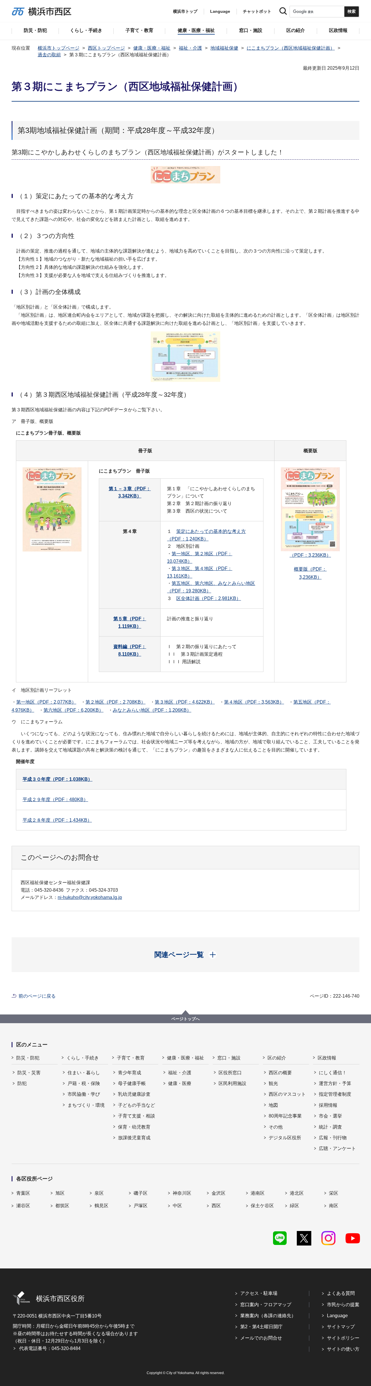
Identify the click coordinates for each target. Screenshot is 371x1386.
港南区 (258, 1193)
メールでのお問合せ (261, 1337)
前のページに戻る (37, 996)
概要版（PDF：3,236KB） (310, 573)
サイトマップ (341, 1326)
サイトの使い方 (343, 1349)
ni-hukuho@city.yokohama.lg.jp (90, 897)
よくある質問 (341, 1293)
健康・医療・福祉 (151, 48)
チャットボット (257, 11)
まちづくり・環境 (86, 1105)
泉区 (99, 1193)
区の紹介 (277, 1057)
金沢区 (218, 1193)
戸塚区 (141, 1205)
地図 (273, 1105)
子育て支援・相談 (136, 1115)
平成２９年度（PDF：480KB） (55, 799)
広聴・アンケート (337, 1148)
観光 (273, 1083)
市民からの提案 (343, 1304)
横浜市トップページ (58, 48)
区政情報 (327, 1057)
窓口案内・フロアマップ (265, 1304)
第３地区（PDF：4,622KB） (185, 702)
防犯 (22, 1083)
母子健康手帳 (132, 1083)
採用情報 (328, 1105)
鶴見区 (101, 1205)
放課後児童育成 (134, 1137)
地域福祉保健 (224, 48)
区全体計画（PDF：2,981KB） (208, 598)
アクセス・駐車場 (258, 1293)
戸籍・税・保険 (84, 1083)
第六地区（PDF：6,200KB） (73, 710)
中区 (177, 1205)
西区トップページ (106, 48)
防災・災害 (29, 1072)
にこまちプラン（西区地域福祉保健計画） (291, 48)
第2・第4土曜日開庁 (261, 1326)
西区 (216, 1205)
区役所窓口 (230, 1072)
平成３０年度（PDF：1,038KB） (57, 779)
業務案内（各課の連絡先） (268, 1315)
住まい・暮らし (84, 1072)
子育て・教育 (131, 1057)
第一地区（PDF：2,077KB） (46, 702)
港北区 (297, 1193)
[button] (185, 955)
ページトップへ (185, 1018)
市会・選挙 (330, 1115)
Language (337, 1315)
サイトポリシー (343, 1337)
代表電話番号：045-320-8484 (50, 1348)
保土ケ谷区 (262, 1205)
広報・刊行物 (333, 1137)
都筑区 (62, 1205)
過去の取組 (49, 54)
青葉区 (23, 1193)
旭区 (60, 1193)
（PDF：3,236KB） (310, 555)
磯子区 (141, 1193)
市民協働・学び (84, 1094)
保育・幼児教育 (134, 1126)
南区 (333, 1205)
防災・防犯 (27, 1057)
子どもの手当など (136, 1105)
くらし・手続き (82, 1057)
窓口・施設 (229, 1057)
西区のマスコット (287, 1094)
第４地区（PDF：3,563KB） (254, 702)
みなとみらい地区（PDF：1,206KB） (152, 710)
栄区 (333, 1193)
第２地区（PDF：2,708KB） (116, 702)
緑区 (294, 1205)
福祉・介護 (190, 48)
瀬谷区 (23, 1205)
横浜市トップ (185, 11)
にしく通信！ (333, 1072)
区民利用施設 (232, 1083)
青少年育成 (129, 1072)
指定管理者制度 (335, 1094)
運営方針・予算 (335, 1083)
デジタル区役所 (285, 1137)
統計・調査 (330, 1126)
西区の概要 (280, 1072)
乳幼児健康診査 (134, 1094)
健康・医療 (179, 1083)
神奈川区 (182, 1193)
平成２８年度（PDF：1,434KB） (57, 820)
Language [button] (220, 11)
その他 (276, 1126)
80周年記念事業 (285, 1115)
